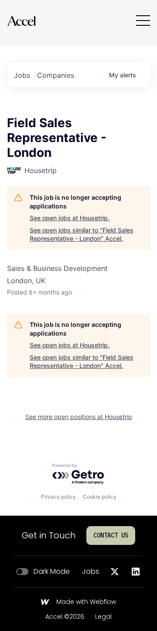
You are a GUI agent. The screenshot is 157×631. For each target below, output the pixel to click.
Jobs (90, 571)
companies (55, 75)
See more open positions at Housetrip (78, 416)
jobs (22, 75)
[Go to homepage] (21, 20)
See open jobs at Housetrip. (69, 218)
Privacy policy (58, 496)
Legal (103, 617)
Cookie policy (99, 496)
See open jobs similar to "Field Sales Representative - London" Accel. (81, 234)
